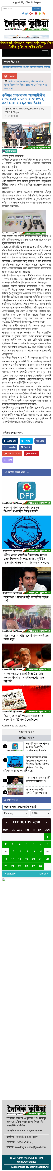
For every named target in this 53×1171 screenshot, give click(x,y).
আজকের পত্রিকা (37, 81)
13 (33, 851)
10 (12, 851)
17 (12, 859)
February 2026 (26, 822)
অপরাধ (11, 81)
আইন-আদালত (22, 81)
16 (5, 859)
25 (19, 866)
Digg (41, 441)
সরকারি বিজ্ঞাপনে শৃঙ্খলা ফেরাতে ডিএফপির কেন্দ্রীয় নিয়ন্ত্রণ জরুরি (21, 509)
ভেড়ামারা (8, 88)
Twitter (27, 441)
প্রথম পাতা (30, 85)
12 (26, 851)
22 (47, 859)
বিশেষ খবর (42, 85)
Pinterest (33, 453)
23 (5, 866)
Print (9, 460)
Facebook (10, 441)
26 (26, 866)
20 (33, 859)
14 (40, 851)
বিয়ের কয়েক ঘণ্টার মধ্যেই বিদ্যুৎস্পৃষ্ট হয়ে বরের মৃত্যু (26, 637)
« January (10, 873)
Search (37, 9)
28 (40, 866)
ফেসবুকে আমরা (11, 800)
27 (33, 866)
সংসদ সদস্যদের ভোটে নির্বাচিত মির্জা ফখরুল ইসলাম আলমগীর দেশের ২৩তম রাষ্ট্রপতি (25, 677)
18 (19, 859)
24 (12, 866)
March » (44, 873)
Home (11, 76)
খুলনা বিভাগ (9, 85)
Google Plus (14, 453)
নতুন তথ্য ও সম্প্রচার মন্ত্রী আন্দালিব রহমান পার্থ (26, 599)
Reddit (26, 447)
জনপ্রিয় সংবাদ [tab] (26, 738)
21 (40, 859)
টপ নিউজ (20, 85)
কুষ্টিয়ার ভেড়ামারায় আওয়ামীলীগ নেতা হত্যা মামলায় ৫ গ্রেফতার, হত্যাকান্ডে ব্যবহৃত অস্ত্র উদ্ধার (23, 99)
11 (19, 851)
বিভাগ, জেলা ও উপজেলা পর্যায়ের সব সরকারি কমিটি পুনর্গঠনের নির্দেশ (23, 718)
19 (26, 859)
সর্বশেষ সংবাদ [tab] (26, 732)
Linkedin (11, 447)
